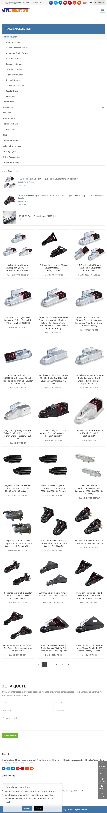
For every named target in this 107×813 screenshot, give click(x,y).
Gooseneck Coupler (14, 64)
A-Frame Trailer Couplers (16, 48)
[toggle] (102, 10)
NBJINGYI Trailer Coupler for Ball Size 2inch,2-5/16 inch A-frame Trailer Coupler (17, 648)
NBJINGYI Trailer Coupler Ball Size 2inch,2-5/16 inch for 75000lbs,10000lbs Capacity (18, 488)
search (101, 3)
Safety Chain (9, 129)
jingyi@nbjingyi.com (12, 3)
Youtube (65, 3)
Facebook (51, 3)
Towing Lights (9, 151)
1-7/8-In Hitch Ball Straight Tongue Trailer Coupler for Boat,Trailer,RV (89, 268)
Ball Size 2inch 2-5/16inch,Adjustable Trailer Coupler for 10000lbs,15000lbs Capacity (89, 489)
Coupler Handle (12, 91)
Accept (27, 808)
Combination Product (15, 85)
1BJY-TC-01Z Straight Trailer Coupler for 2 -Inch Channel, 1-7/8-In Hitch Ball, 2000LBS (18, 320)
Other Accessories (11, 157)
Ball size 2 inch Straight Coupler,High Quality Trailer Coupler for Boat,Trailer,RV (17, 268)
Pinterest (70, 3)
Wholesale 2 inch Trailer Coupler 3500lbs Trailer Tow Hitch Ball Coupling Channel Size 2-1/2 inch (53, 379)
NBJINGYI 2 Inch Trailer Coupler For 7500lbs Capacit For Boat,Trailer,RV (89, 433)
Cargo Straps (9, 118)
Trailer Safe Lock (10, 140)
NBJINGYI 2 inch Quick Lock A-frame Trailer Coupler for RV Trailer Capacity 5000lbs (89, 648)
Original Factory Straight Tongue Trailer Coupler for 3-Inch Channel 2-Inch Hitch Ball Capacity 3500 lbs (89, 379)
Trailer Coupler (10, 37)
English (89, 3)
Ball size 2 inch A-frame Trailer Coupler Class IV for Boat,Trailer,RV (53, 268)
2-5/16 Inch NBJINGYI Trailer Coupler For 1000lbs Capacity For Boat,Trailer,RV (53, 433)
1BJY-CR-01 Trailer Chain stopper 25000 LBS (37, 216)
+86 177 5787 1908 (33, 3)
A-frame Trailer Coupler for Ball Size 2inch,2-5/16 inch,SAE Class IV (53, 595)
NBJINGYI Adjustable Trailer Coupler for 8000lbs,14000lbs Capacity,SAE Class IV (53, 543)
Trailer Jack (8, 102)
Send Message (9, 735)
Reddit (79, 3)
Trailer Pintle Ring (11, 162)
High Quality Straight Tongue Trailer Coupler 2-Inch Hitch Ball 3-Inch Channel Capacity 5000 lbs (18, 434)
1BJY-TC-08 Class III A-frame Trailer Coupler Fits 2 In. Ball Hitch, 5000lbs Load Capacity (53, 648)
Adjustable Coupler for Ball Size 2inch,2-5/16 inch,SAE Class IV (89, 542)
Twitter (56, 3)
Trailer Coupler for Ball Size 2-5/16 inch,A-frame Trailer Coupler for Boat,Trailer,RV (89, 595)
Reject (38, 808)
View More (22, 185)
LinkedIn (60, 3)
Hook (5, 135)
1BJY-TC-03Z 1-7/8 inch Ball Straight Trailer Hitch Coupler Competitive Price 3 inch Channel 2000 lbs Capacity (89, 321)
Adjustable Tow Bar (12, 146)
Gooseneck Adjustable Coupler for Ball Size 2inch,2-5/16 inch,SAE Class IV (18, 595)
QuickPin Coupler (13, 58)
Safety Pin (10, 96)
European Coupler (13, 69)
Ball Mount (8, 107)
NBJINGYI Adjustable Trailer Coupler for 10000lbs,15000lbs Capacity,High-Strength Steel (18, 543)
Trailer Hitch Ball (10, 124)
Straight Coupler (13, 42)
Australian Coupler (14, 75)
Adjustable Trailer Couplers (17, 53)
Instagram (74, 3)
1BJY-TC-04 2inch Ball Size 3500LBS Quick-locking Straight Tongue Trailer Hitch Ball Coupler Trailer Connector (18, 379)
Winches (7, 113)
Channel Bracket (12, 80)
